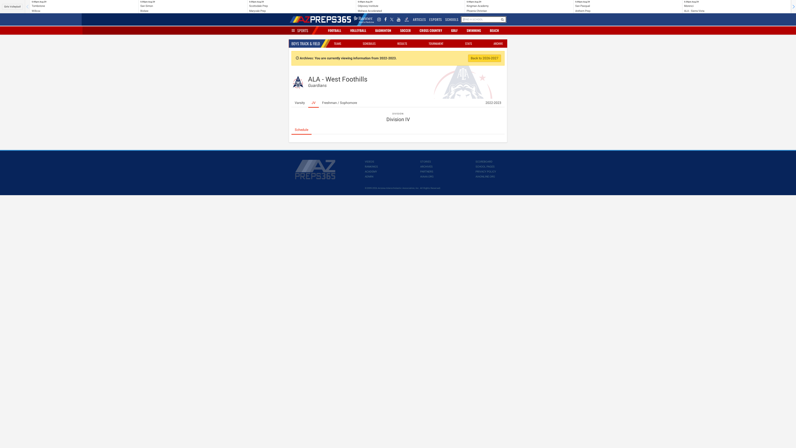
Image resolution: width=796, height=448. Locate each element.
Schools (452, 19)
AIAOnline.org (485, 176)
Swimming (474, 30)
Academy (371, 171)
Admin (369, 176)
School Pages (485, 166)
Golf (454, 30)
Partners (426, 171)
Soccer (405, 30)
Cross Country (431, 30)
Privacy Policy (486, 171)
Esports (435, 19)
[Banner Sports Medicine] (364, 19)
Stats (468, 43)
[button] (793, 6)
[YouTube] (398, 19)
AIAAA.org (427, 176)
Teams (337, 43)
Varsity (300, 103)
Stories (425, 161)
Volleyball (358, 30)
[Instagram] (379, 19)
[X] (391, 19)
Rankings (371, 166)
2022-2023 (493, 103)
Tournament (436, 43)
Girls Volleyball (12, 6)
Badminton (383, 30)
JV (313, 103)
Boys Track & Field (305, 43)
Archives (426, 166)
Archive (498, 43)
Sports (302, 30)
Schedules (369, 43)
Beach (494, 30)
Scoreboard (484, 161)
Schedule (301, 130)
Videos (369, 161)
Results (402, 43)
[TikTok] (406, 19)
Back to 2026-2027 (484, 58)
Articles (419, 19)
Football (334, 30)
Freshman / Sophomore (339, 103)
